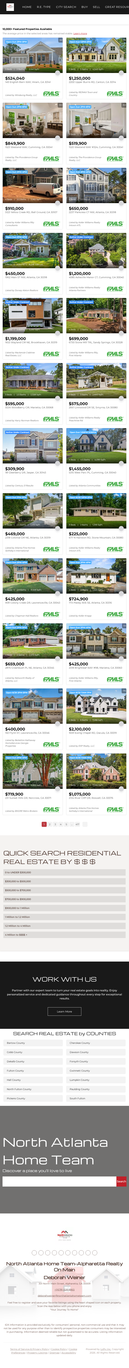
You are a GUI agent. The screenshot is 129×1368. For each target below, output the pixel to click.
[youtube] (67, 1252)
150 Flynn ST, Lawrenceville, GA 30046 (27, 732)
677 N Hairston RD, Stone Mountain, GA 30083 (96, 537)
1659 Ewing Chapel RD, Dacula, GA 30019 (93, 732)
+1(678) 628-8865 (65, 1289)
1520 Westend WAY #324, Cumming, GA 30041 (96, 147)
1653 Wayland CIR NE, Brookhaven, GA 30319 (31, 342)
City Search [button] (66, 7)
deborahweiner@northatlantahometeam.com (64, 1295)
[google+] (94, 1252)
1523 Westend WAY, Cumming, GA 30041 (29, 147)
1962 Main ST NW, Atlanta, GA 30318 (26, 277)
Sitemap (54, 1352)
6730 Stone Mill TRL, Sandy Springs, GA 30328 (96, 342)
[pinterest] (88, 1252)
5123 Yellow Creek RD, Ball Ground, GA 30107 (31, 212)
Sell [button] (96, 7)
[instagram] (61, 1252)
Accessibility (68, 1352)
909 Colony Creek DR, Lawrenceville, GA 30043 (32, 602)
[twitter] (47, 1252)
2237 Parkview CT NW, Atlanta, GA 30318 (92, 212)
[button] (10, 7)
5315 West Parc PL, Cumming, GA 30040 (92, 472)
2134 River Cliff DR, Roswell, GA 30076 (91, 797)
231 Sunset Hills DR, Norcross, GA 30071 (28, 797)
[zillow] (54, 1252)
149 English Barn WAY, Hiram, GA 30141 (28, 82)
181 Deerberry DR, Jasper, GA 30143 (25, 472)
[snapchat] (81, 1252)
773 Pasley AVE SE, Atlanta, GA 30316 (90, 602)
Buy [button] (84, 7)
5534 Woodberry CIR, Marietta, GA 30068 (29, 407)
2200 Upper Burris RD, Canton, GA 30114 (92, 82)
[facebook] (34, 1252)
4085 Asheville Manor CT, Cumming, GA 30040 (96, 277)
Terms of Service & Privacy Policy (29, 1349)
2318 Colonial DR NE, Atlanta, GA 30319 (28, 537)
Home (27, 7)
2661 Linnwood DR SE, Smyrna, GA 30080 (93, 407)
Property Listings (37, 1352)
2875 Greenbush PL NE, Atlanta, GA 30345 (29, 667)
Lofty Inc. (105, 1349)
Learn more (80, 33)
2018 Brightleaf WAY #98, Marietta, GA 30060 (95, 667)
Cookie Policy (59, 1349)
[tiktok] (74, 1252)
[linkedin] (41, 1252)
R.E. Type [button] (44, 7)
